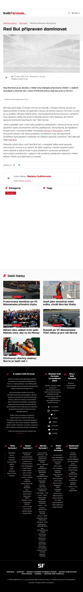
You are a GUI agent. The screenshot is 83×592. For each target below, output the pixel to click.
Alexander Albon (27, 497)
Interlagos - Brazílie (42, 481)
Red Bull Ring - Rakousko (42, 519)
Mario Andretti (58, 478)
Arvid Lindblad (27, 477)
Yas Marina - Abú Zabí (42, 535)
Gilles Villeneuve (73, 464)
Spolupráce (71, 388)
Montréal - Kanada (42, 512)
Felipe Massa (72, 470)
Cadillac (12, 475)
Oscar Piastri (27, 468)
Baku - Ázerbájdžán (42, 467)
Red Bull (12, 140)
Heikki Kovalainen (73, 479)
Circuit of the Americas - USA (42, 453)
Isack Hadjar (27, 470)
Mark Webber (73, 468)
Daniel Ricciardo (73, 453)
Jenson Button (58, 498)
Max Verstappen (27, 466)
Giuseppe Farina (57, 490)
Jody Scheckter (57, 502)
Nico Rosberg (57, 468)
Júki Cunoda (27, 506)
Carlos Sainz (27, 494)
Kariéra (38, 574)
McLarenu (58, 131)
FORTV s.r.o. (22, 433)
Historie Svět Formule (54, 574)
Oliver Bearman (27, 483)
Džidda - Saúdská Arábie (42, 475)
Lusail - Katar (42, 495)
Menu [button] (77, 13)
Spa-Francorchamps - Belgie (42, 530)
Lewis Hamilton (27, 459)
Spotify (54, 433)
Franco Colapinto (27, 480)
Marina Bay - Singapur (42, 498)
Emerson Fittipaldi (57, 471)
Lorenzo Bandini (73, 483)
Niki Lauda (58, 466)
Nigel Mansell (58, 507)
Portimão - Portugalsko (42, 547)
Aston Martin (11, 473)
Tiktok (55, 422)
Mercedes (11, 453)
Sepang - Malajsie (42, 555)
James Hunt (57, 493)
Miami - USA (42, 505)
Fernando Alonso (27, 503)
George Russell (27, 457)
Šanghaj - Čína (42, 522)
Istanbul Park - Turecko (42, 551)
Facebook (54, 407)
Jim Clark (57, 500)
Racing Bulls (11, 462)
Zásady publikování (67, 572)
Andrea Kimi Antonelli (27, 453)
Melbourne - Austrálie (42, 502)
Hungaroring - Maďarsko (42, 489)
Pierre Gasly (27, 475)
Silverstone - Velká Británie (42, 525)
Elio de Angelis (73, 461)
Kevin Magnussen (73, 489)
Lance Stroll (27, 509)
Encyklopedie (71, 385)
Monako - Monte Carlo (42, 508)
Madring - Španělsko (42, 543)
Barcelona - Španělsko (42, 471)
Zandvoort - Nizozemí (42, 539)
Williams (12, 471)
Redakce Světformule (19, 79)
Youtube (55, 429)
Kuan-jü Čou (73, 486)
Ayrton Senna (57, 483)
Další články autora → (23, 181)
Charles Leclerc (27, 464)
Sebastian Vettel (57, 486)
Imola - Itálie (42, 478)
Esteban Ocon (27, 500)
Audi (11, 469)
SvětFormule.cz (10, 23)
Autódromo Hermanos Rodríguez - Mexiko (42, 459)
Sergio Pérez (27, 513)
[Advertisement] (42, 4)
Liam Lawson (27, 473)
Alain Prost (57, 481)
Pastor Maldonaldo (73, 473)
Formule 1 (23, 23)
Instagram (55, 410)
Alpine (11, 464)
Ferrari (47, 131)
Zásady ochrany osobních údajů (41, 572)
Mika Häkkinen (57, 505)
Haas (12, 466)
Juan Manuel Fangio (57, 475)
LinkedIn (55, 426)
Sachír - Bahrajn (42, 464)
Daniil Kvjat (73, 476)
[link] (69, 13)
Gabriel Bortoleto (27, 486)
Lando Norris (27, 461)
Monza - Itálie (42, 516)
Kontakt (20, 572)
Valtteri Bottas (27, 511)
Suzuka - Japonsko (42, 485)
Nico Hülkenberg (27, 490)
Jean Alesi (73, 457)
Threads (55, 418)
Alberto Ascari (58, 495)
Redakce (71, 383)
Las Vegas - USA (42, 493)
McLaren (12, 457)
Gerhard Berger (72, 459)
